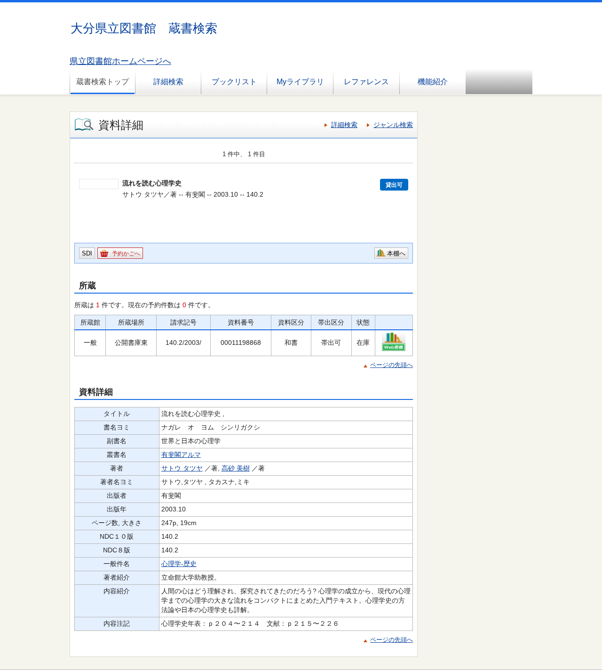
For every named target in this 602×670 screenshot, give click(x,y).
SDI (87, 253)
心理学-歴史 (179, 563)
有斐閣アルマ (181, 454)
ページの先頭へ (391, 364)
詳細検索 (168, 82)
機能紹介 (433, 82)
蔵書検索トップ (102, 82)
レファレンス (366, 82)
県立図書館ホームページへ (120, 61)
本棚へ (396, 253)
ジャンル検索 (393, 124)
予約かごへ (126, 253)
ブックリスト (234, 82)
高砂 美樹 (236, 468)
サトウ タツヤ (182, 468)
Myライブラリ (300, 82)
